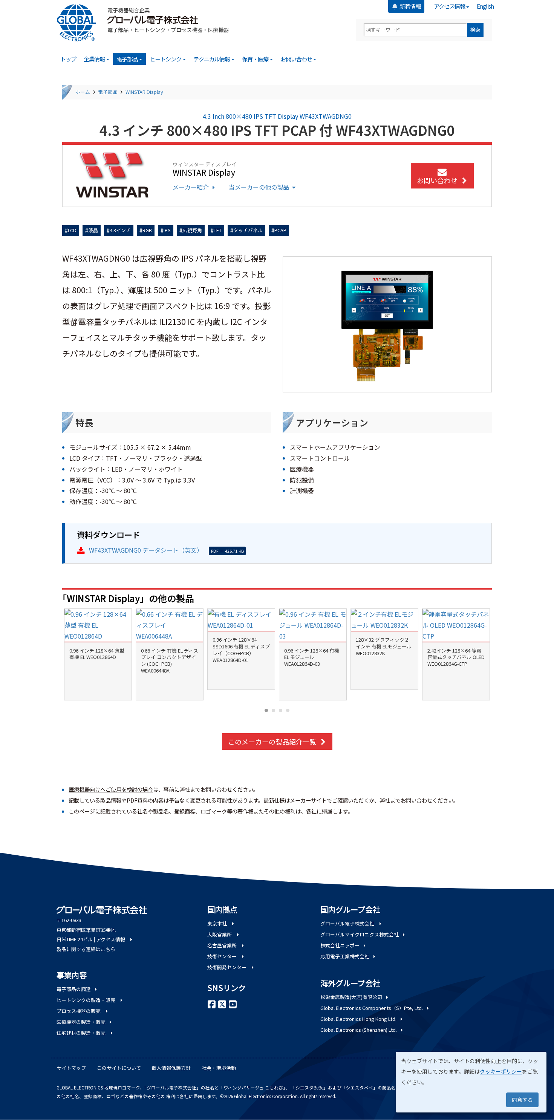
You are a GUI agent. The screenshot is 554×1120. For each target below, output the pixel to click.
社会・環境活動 (219, 1067)
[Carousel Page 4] (287, 710)
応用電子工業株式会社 (344, 956)
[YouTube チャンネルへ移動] (232, 1003)
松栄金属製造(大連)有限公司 (351, 996)
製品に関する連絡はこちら (86, 949)
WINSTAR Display (144, 91)
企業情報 (95, 59)
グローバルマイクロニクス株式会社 (359, 934)
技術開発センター (227, 967)
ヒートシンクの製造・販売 (86, 1000)
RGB (147, 230)
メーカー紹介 (191, 187)
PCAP (280, 230)
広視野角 (192, 230)
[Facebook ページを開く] (211, 1003)
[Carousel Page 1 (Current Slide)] (266, 710)
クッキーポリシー (501, 1071)
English (485, 6)
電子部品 (128, 59)
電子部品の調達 (74, 989)
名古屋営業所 (222, 945)
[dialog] (471, 1082)
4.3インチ (120, 230)
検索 (475, 29)
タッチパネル (248, 230)
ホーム (82, 91)
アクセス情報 (450, 6)
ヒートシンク (166, 59)
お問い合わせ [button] (437, 180)
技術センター (222, 956)
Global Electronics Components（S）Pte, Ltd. (371, 1007)
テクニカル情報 (212, 59)
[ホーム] (79, 23)
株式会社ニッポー (340, 945)
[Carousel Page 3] (280, 710)
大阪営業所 (220, 934)
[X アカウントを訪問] (222, 1003)
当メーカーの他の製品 (259, 187)
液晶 (93, 230)
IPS (167, 230)
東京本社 (217, 923)
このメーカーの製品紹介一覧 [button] (272, 741)
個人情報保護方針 (171, 1067)
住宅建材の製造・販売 (82, 1032)
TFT (218, 230)
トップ (68, 59)
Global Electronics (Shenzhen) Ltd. (358, 1029)
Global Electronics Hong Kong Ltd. (358, 1018)
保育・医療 (255, 59)
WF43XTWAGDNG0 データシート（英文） (146, 550)
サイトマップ (71, 1067)
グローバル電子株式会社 (347, 923)
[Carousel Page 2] (273, 710)
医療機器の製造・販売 (81, 1021)
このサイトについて (119, 1067)
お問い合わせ (296, 59)
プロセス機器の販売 (79, 1010)
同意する (522, 1099)
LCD (72, 230)
